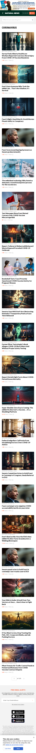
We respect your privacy (18, 704)
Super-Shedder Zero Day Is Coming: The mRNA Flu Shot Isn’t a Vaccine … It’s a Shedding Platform (17, 410)
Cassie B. (11, 567)
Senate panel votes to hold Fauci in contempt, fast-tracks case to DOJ (15, 570)
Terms (14, 727)
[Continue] (32, 700)
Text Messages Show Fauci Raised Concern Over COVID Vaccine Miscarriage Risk (15, 215)
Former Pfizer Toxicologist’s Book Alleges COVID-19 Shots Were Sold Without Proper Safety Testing (15, 346)
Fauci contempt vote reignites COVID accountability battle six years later (16, 507)
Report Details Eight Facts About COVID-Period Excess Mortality (18, 378)
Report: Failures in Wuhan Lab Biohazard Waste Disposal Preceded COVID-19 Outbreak (17, 248)
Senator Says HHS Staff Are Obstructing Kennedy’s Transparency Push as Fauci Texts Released (17, 314)
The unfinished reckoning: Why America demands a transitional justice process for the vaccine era (17, 183)
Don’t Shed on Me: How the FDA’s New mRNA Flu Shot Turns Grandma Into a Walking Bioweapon (16, 539)
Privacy (10, 727)
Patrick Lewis (12, 178)
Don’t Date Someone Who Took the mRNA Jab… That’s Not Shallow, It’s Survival (15, 88)
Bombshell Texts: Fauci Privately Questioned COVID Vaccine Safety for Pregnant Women (17, 281)
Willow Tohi (11, 147)
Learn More (8, 748)
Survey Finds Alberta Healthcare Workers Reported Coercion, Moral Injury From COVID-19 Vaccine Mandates (18, 56)
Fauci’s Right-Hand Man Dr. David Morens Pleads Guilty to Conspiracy (18, 120)
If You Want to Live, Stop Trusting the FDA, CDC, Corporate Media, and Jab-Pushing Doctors (16, 635)
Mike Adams (12, 84)
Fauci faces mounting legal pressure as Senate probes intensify (17, 151)
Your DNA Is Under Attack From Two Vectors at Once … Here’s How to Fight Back (17, 602)
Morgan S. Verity (13, 51)
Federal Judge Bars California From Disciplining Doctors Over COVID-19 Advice (16, 442)
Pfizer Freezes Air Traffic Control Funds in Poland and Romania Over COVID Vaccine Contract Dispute (18, 668)
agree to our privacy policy (14, 745)
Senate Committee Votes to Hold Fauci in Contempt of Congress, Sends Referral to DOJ (18, 475)
